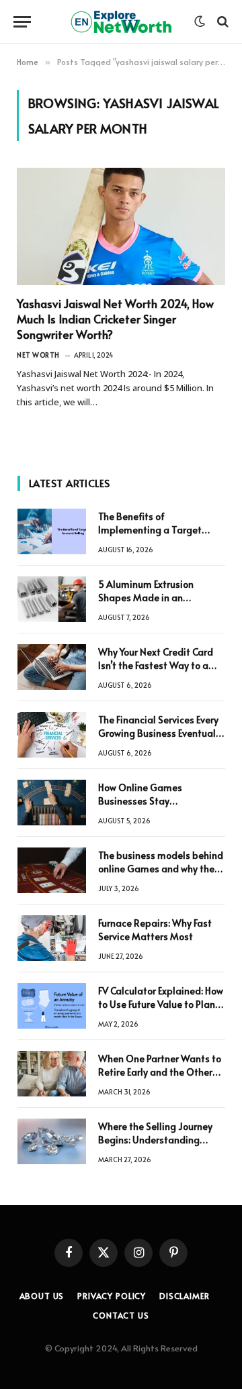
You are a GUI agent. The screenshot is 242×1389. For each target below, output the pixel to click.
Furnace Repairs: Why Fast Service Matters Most (155, 930)
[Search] (221, 22)
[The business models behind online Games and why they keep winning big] (51, 870)
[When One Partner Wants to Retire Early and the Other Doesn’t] (51, 1073)
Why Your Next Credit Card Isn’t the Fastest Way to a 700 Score (155, 665)
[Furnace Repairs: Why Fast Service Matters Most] (51, 938)
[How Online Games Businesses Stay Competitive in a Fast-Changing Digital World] (51, 802)
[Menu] (22, 22)
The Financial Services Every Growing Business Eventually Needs (160, 733)
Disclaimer (184, 1295)
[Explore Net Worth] (121, 22)
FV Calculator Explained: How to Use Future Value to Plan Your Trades (160, 1004)
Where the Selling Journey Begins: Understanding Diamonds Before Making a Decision (158, 1146)
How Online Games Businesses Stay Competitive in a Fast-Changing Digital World (151, 807)
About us (42, 1295)
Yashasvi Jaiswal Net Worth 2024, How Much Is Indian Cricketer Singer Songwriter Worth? (115, 318)
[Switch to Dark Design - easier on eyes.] (199, 21)
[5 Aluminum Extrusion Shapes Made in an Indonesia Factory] (51, 599)
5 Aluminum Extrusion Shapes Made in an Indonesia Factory (146, 597)
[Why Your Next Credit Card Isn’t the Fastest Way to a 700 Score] (51, 667)
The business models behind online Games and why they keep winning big (160, 868)
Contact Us (121, 1315)
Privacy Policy (111, 1295)
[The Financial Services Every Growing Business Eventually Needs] (51, 735)
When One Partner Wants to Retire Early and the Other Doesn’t (159, 1072)
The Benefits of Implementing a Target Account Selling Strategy (153, 530)
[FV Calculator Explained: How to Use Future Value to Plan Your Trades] (51, 1006)
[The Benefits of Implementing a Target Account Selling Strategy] (51, 531)
